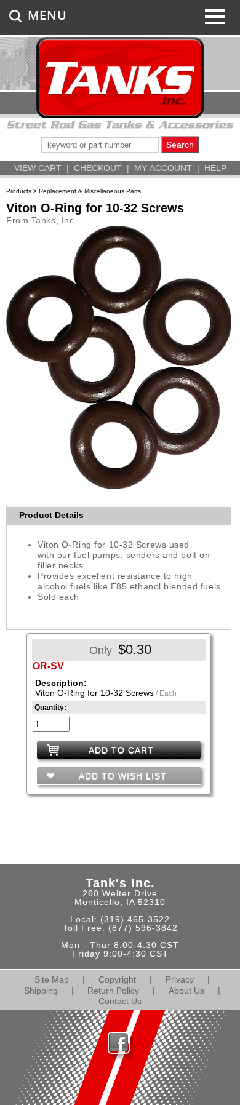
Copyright (117, 979)
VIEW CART (38, 168)
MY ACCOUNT (163, 168)
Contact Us (120, 1001)
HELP (215, 168)
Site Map (51, 979)
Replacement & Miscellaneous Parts (90, 191)
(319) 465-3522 (135, 919)
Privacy (180, 979)
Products (18, 191)
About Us (186, 990)
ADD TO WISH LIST (121, 776)
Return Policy (113, 990)
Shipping (41, 990)
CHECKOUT (98, 168)
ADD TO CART (121, 750)
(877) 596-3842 (143, 928)
